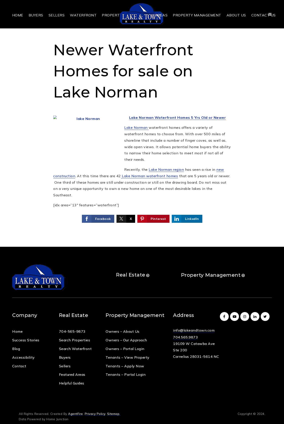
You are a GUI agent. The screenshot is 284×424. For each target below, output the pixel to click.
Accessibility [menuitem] (23, 357)
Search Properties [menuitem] (74, 340)
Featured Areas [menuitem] (72, 374)
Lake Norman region (166, 169)
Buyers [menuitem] (36, 15)
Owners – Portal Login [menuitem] (125, 348)
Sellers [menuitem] (57, 15)
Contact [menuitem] (19, 366)
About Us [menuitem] (236, 15)
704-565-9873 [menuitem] (72, 331)
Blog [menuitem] (16, 348)
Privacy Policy (95, 414)
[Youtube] (235, 316)
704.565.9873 (185, 337)
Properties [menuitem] (113, 15)
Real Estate (130, 275)
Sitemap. (113, 414)
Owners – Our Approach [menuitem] (126, 340)
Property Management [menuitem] (197, 15)
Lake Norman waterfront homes (149, 176)
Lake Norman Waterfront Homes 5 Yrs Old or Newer (177, 117)
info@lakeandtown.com (194, 330)
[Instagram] (245, 316)
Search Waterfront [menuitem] (75, 348)
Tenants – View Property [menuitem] (128, 357)
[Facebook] (225, 316)
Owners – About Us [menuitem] (123, 331)
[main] (142, 123)
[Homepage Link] (142, 14)
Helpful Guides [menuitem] (71, 383)
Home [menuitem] (17, 15)
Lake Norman (136, 127)
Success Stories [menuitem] (25, 340)
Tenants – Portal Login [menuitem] (126, 374)
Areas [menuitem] (161, 15)
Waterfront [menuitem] (83, 15)
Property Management (211, 275)
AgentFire (75, 414)
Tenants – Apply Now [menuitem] (125, 366)
